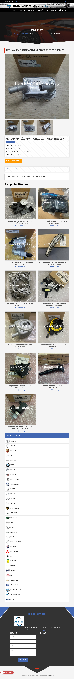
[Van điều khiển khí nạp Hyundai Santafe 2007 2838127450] (20, 204)
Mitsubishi (14, 551)
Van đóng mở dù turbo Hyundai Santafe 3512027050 (20, 427)
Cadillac (13, 474)
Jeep (11, 522)
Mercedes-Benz (15, 542)
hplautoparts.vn (50, 675)
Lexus (12, 527)
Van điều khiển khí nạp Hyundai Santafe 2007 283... (20, 222)
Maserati (13, 546)
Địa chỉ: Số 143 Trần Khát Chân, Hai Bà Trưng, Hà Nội (39, 627)
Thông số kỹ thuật (11, 169)
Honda (12, 489)
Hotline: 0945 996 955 (13, 161)
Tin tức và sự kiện (51, 10)
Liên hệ (61, 10)
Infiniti (12, 498)
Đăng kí (12, 1)
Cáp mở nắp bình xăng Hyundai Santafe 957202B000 (54, 304)
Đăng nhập (7, 1)
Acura (12, 446)
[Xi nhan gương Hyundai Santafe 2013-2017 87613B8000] (53, 245)
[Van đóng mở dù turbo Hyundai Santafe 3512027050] (20, 409)
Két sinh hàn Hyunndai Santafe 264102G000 (20, 345)
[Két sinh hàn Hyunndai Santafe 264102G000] (20, 327)
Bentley (13, 460)
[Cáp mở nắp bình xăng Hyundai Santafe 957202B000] (53, 286)
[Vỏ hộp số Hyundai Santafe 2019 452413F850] (20, 286)
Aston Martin (15, 532)
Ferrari (13, 561)
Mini (11, 556)
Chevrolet (14, 580)
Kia (11, 575)
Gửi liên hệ (22, 660)
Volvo (12, 570)
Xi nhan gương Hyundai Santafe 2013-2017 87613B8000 (54, 263)
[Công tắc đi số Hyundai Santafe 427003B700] (20, 368)
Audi (11, 455)
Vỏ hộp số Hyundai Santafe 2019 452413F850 (20, 304)
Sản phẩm (31, 10)
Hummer (13, 566)
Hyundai (13, 494)
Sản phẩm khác (15, 594)
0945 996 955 (28, 630)
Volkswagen (14, 484)
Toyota (13, 441)
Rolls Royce (14, 479)
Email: (41, 630)
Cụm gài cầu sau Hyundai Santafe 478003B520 (20, 263)
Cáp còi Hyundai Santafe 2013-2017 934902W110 (54, 345)
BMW (12, 465)
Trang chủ (14, 10)
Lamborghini (14, 508)
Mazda (12, 537)
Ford (12, 599)
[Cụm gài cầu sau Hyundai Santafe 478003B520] (20, 245)
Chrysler (13, 513)
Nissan (12, 470)
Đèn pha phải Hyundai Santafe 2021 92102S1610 (54, 222)
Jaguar (13, 503)
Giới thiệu (22, 10)
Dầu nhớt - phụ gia (16, 590)
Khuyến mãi (39, 10)
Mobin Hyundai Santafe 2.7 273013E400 (54, 386)
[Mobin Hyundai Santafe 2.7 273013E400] (53, 368)
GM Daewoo (14, 585)
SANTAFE (25, 34)
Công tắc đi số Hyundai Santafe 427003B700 (20, 386)
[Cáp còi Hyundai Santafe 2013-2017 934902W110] (53, 327)
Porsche (13, 450)
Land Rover (14, 518)
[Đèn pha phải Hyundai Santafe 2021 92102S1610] (53, 204)
